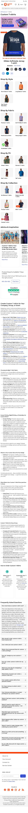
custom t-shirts (21, 798)
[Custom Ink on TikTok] (19, 790)
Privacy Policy (7, 800)
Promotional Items (16, 796)
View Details (17, 65)
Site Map (23, 796)
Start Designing (14, 52)
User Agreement (14, 801)
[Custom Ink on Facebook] (5, 790)
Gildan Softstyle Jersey (14, 62)
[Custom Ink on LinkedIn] (9, 790)
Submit (23, 776)
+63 (12, 73)
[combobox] (14, 8)
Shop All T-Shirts (7, 25)
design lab (24, 583)
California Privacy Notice (18, 800)
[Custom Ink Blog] (23, 790)
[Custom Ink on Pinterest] (12, 790)
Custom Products (6, 796)
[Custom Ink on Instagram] (16, 790)
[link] (8, 4)
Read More (5, 259)
